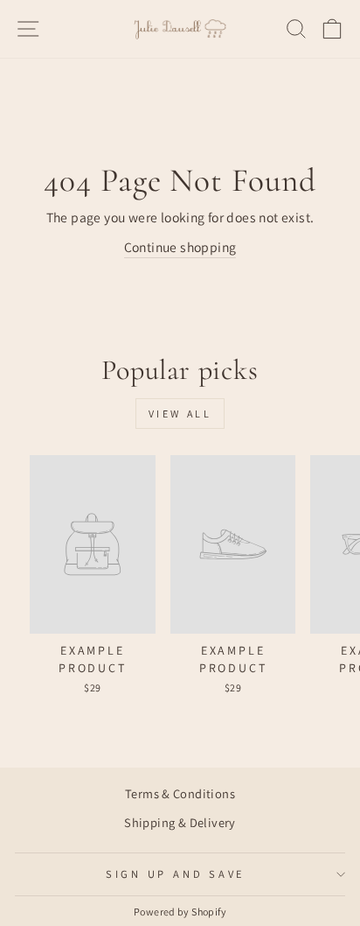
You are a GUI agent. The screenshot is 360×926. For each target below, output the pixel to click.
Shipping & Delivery (179, 822)
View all (180, 413)
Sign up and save (176, 873)
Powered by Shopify (180, 911)
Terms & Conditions (180, 793)
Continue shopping (180, 247)
